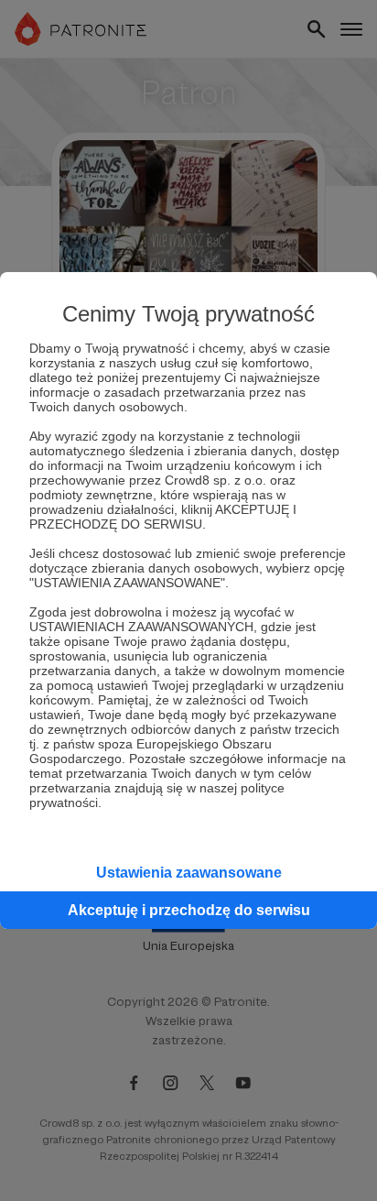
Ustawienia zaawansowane (189, 872)
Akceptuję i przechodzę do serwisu (189, 910)
